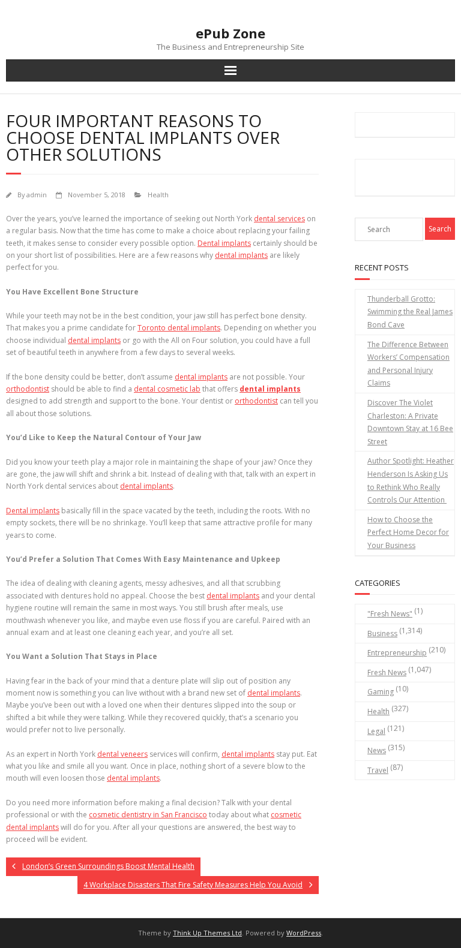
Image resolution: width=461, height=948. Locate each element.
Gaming (380, 692)
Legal (376, 731)
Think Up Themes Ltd (207, 932)
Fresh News (386, 672)
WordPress (303, 932)
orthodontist (256, 401)
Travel (377, 770)
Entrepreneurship (397, 653)
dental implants (201, 377)
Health (158, 194)
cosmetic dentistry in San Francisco (148, 814)
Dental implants (224, 243)
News (376, 750)
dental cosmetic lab (167, 389)
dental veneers (122, 754)
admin (36, 194)
